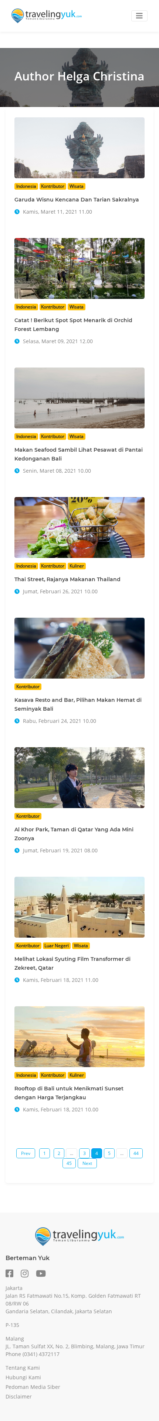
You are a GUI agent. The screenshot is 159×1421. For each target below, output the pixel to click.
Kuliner (77, 566)
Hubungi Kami (23, 1377)
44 (136, 1153)
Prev (25, 1153)
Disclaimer (19, 1396)
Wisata (77, 186)
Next (87, 1163)
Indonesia (26, 186)
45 (69, 1163)
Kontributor (52, 186)
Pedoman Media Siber (33, 1386)
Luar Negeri (56, 945)
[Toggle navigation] (139, 15)
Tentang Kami (23, 1367)
